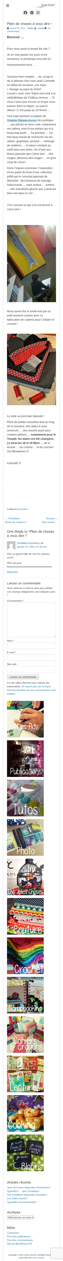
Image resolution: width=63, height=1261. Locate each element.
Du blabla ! (23, 509)
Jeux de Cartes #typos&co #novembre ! (29, 1187)
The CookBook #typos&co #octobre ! (27, 1194)
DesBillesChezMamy (28, 543)
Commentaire (15, 600)
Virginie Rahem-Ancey (22, 120)
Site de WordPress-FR (19, 1243)
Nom (10, 640)
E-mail (11, 652)
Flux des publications (18, 1236)
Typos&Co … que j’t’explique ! (23, 1191)
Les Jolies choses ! (17, 1198)
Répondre (12, 572)
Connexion (13, 1232)
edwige (40, 28)
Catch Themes (38, 1258)
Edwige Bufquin (30, 1255)
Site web (11, 664)
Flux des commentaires (20, 1240)
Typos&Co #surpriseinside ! (22, 1202)
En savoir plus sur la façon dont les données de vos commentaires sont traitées (31, 690)
